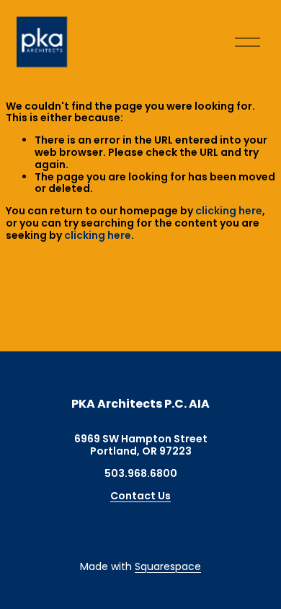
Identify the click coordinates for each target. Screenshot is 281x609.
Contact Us (140, 496)
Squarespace (168, 567)
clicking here (228, 210)
